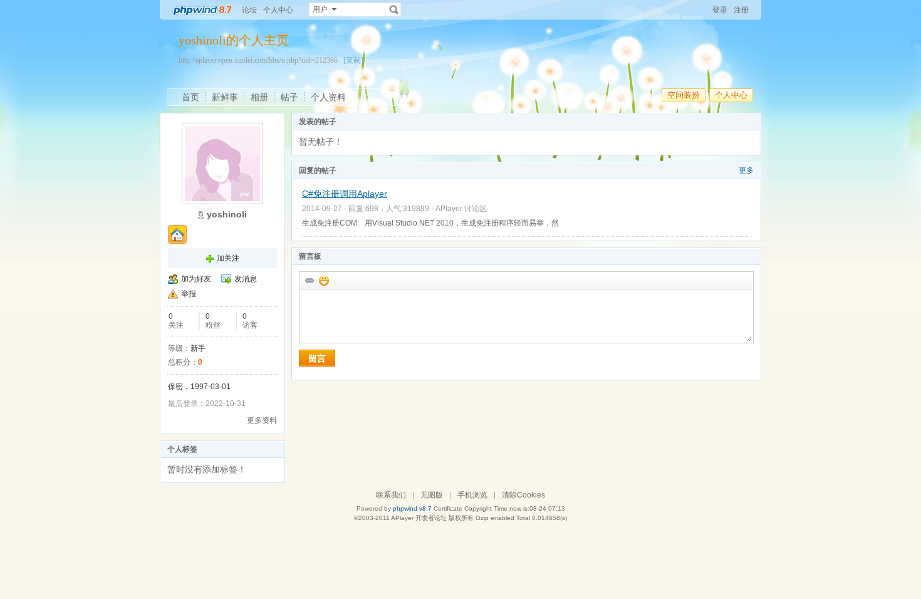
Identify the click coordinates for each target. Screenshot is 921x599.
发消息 (245, 278)
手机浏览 (472, 495)
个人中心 (278, 10)
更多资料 (262, 420)
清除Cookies (523, 495)
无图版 (431, 495)
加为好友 (196, 278)
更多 (746, 170)
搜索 (394, 9)
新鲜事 (225, 97)
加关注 (228, 258)
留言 (317, 358)
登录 (719, 10)
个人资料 (328, 97)
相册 (259, 97)
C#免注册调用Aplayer (344, 194)
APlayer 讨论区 (461, 208)
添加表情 (323, 280)
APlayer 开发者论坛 (419, 517)
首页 (190, 97)
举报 (188, 293)
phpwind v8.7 (412, 508)
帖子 (289, 97)
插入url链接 (309, 280)
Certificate (448, 508)
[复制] (353, 60)
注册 (741, 10)
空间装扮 (683, 95)
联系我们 (391, 495)
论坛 (249, 10)
